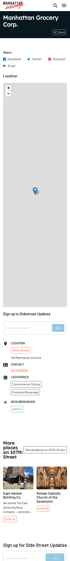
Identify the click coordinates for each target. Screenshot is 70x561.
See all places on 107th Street (45, 450)
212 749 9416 (19, 370)
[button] (35, 191)
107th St (9, 519)
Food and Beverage (25, 392)
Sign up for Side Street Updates (35, 545)
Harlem (17, 409)
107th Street (20, 350)
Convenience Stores (26, 384)
